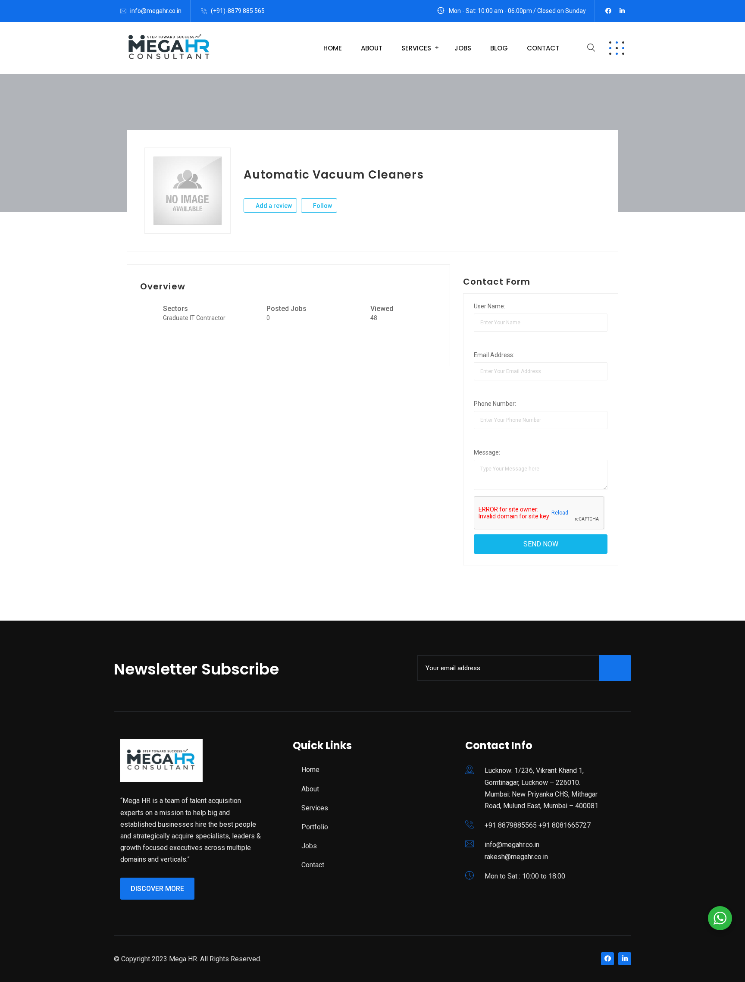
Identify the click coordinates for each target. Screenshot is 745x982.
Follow (322, 205)
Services (416, 48)
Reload (559, 513)
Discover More (157, 889)
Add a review (273, 205)
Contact (543, 48)
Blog (499, 48)
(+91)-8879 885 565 (238, 10)
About (371, 48)
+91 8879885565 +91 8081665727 (538, 825)
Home (332, 48)
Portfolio (314, 827)
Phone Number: (495, 403)
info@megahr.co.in (156, 10)
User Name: (489, 306)
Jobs (462, 48)
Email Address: (494, 354)
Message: (487, 452)
